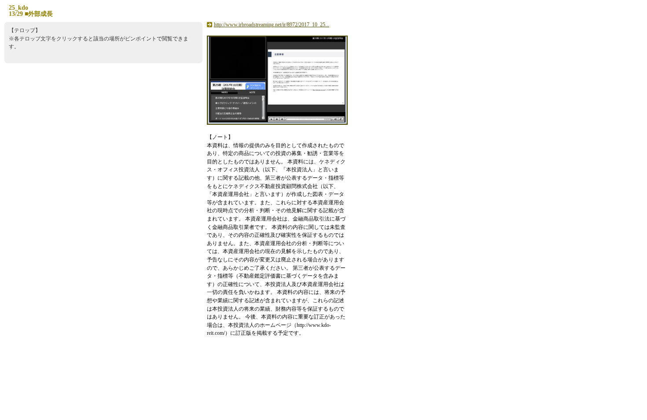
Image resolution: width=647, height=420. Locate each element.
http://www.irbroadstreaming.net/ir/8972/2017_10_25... (271, 25)
